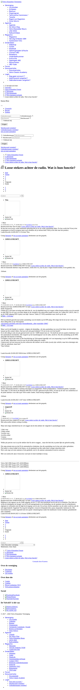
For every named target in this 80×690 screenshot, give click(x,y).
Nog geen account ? (17, 76)
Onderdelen (9, 43)
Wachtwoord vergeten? (18, 78)
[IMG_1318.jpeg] (7, 316)
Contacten (8, 571)
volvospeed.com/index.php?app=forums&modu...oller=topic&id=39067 (24, 323)
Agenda (8, 23)
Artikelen (12, 9)
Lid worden (13, 7)
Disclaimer (8, 569)
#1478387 (16, 418)
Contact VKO (14, 53)
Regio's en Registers (17, 19)
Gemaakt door (37, 561)
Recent (7, 110)
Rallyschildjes (14, 33)
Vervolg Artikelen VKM (17, 39)
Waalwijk (12, 49)
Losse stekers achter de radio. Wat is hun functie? (37, 226)
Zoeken (7, 112)
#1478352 (29, 225)
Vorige (7, 174)
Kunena (45, 561)
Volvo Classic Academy (18, 72)
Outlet (11, 47)
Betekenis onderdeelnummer (16, 56)
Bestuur (12, 11)
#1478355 (29, 305)
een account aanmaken (8, 132)
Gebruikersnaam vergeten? (19, 80)
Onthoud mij (7, 120)
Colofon (7, 583)
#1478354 (16, 264)
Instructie (13, 59)
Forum (7, 66)
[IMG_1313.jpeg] (7, 325)
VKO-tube (13, 64)
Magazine (8, 35)
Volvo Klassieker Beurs (17, 29)
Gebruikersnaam (26, 116)
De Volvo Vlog (14, 27)
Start (6, 173)
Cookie (7, 581)
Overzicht (8, 108)
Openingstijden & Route (18, 51)
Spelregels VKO (15, 60)
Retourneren (14, 62)
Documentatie (10, 68)
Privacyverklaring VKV (13, 585)
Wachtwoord (25, 118)
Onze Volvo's (14, 21)
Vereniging (9, 5)
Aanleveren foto (15, 41)
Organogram (14, 13)
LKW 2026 (13, 31)
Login (7, 74)
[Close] (1, 105)
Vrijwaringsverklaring (12, 587)
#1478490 (29, 498)
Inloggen (4, 124)
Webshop (12, 45)
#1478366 (29, 385)
